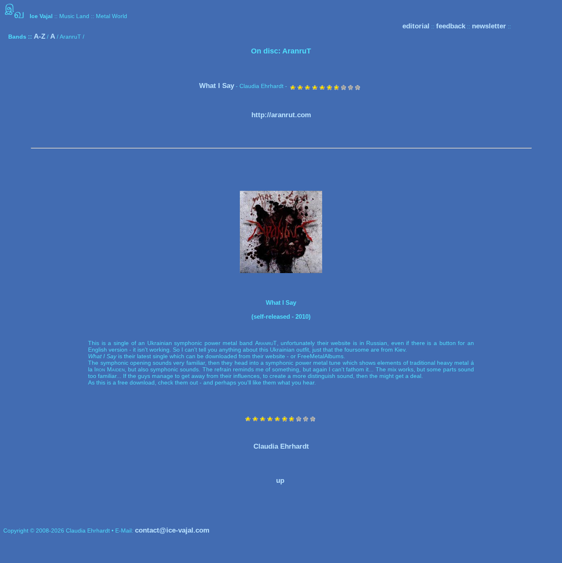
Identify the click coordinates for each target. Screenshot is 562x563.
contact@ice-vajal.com (172, 530)
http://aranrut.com (281, 115)
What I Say (216, 86)
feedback (450, 26)
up (280, 480)
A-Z (39, 36)
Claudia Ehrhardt (281, 446)
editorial (416, 26)
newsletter (489, 26)
